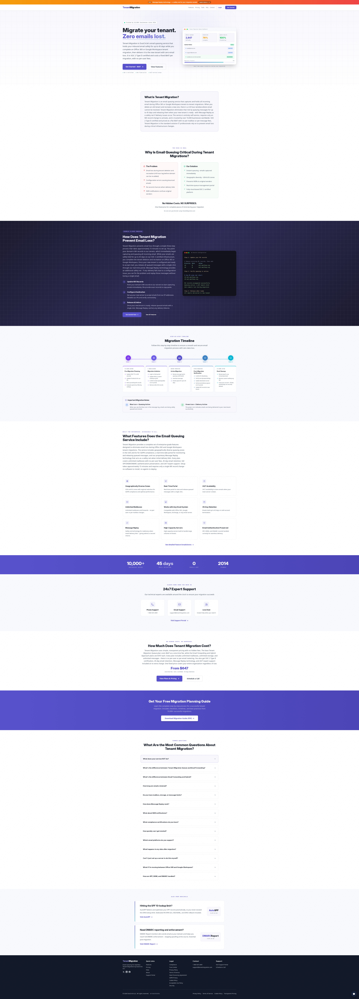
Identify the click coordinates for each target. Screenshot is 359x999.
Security (171, 985)
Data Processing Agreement (178, 975)
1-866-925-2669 (197, 965)
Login (220, 7)
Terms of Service (174, 972)
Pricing (197, 7)
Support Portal (150, 975)
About (148, 972)
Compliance (173, 965)
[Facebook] (130, 972)
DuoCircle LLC (132, 993)
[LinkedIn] (127, 972)
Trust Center (173, 967)
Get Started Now (132, 314)
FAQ (207, 7)
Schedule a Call (193, 678)
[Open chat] (354, 994)
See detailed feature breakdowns (179, 545)
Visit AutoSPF (146, 917)
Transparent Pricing (230, 993)
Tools (202, 7)
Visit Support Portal (179, 620)
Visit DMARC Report (149, 944)
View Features (157, 67)
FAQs (147, 970)
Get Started (230, 7)
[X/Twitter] (124, 972)
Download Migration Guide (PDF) (179, 718)
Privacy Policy (173, 970)
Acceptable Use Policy (176, 983)
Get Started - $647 (134, 67)
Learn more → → (204, 2)
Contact (212, 7)
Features (191, 7)
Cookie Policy (173, 980)
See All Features (151, 314)
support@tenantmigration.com (202, 967)
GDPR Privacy (173, 978)
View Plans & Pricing (169, 678)
